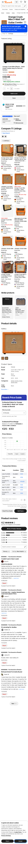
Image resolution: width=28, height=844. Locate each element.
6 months (10, 454)
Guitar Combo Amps (16, 381)
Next (13, 703)
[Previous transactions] (21, 500)
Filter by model (6, 410)
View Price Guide (7, 511)
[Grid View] (3, 136)
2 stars (3, 539)
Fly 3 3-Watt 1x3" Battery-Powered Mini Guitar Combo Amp (7, 311)
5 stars (3, 532)
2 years (22, 454)
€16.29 (22, 481)
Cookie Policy (18, 832)
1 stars (3, 542)
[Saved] (21, 2)
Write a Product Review (14, 528)
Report (4, 583)
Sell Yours (20, 511)
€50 (21, 477)
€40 (21, 493)
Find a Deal (4, 9)
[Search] (25, 6)
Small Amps (14, 382)
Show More (4, 389)
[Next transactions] (24, 500)
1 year (16, 454)
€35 (21, 474)
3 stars (3, 537)
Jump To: (4, 33)
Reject (7, 841)
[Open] (24, 412)
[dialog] (14, 832)
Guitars (11, 9)
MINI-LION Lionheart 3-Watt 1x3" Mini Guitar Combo (19, 311)
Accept (20, 841)
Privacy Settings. (6, 835)
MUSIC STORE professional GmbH (9, 106)
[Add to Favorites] (25, 22)
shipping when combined (11, 81)
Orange (13, 367)
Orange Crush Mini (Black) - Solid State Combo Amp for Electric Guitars (13, 68)
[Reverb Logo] (8, 2)
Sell (17, 2)
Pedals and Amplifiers (20, 9)
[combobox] (12, 413)
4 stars (3, 535)
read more (16, 578)
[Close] (25, 26)
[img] (19, 106)
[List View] (5, 136)
